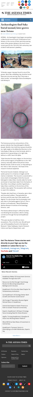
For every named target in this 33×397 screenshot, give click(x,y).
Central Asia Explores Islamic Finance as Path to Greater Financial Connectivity (15, 306)
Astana (14, 34)
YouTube (4, 251)
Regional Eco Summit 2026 (15, 358)
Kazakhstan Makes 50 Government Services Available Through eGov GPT (16, 277)
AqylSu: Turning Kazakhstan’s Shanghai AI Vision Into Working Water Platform (16, 317)
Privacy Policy (12, 380)
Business (13, 351)
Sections (7, 20)
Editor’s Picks (15, 354)
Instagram (14, 248)
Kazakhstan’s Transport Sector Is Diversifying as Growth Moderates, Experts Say (16, 329)
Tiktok (15, 251)
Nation (23, 354)
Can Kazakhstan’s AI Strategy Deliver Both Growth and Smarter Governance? (16, 296)
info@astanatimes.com (20, 391)
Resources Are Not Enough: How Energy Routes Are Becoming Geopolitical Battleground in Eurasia (15, 284)
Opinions (3, 357)
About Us (22, 380)
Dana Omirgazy (6, 34)
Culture (3, 354)
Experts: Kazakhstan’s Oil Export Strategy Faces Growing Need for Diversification (16, 312)
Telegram (24, 248)
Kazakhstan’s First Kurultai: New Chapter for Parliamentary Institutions (16, 290)
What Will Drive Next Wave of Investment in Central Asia (16, 323)
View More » (16, 336)
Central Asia (24, 351)
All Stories (4, 351)
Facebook (5, 248)
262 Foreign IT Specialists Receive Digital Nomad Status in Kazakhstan (15, 301)
